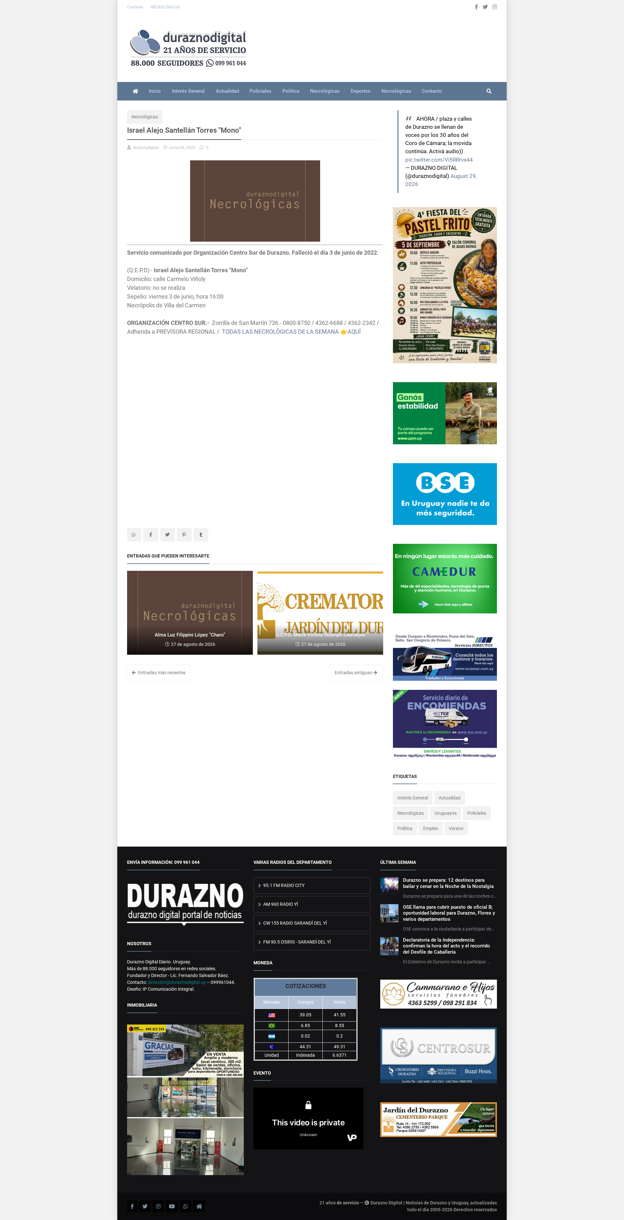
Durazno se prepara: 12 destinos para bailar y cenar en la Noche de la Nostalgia (448, 883)
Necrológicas (325, 91)
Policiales (260, 91)
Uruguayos (446, 813)
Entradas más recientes (161, 672)
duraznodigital (146, 147)
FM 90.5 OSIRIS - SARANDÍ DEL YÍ (296, 942)
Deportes (360, 91)
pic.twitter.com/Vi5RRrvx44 (439, 159)
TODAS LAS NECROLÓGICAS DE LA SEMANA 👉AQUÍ (291, 331)
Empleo (430, 828)
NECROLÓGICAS (165, 7)
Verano (456, 828)
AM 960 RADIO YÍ (280, 904)
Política (290, 91)
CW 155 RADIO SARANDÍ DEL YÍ (294, 923)
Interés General (188, 91)
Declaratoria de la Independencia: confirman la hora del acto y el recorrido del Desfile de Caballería (446, 946)
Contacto (135, 7)
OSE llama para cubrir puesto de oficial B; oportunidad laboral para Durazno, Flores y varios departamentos (449, 913)
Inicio (155, 91)
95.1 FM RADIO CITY (283, 885)
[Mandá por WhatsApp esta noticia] (134, 535)
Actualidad (227, 91)
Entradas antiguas (354, 672)
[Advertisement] (255, 381)
